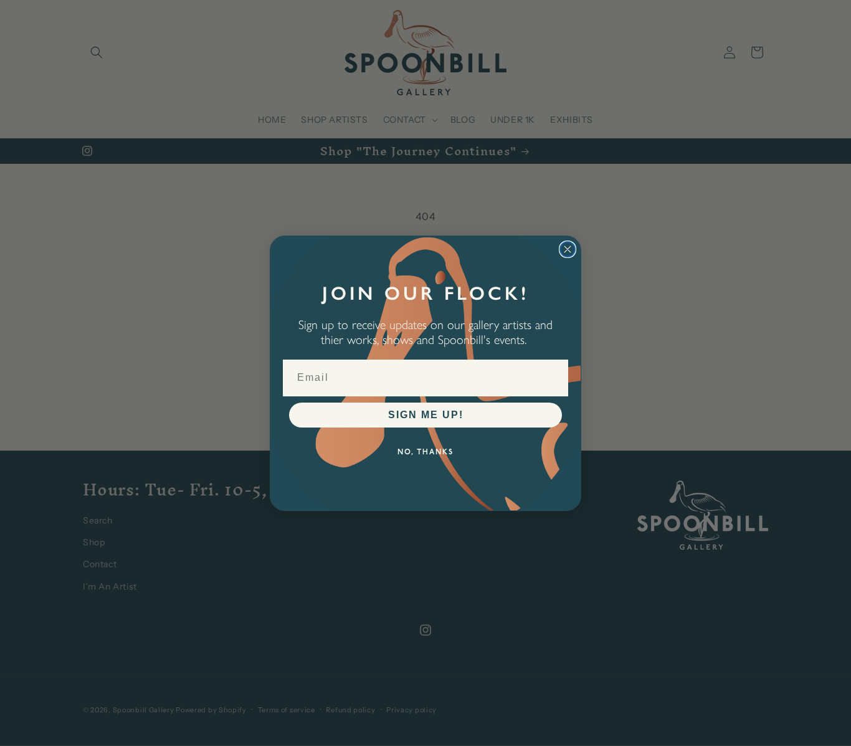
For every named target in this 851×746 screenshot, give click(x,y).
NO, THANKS (425, 452)
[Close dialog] (567, 249)
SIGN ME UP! (426, 414)
